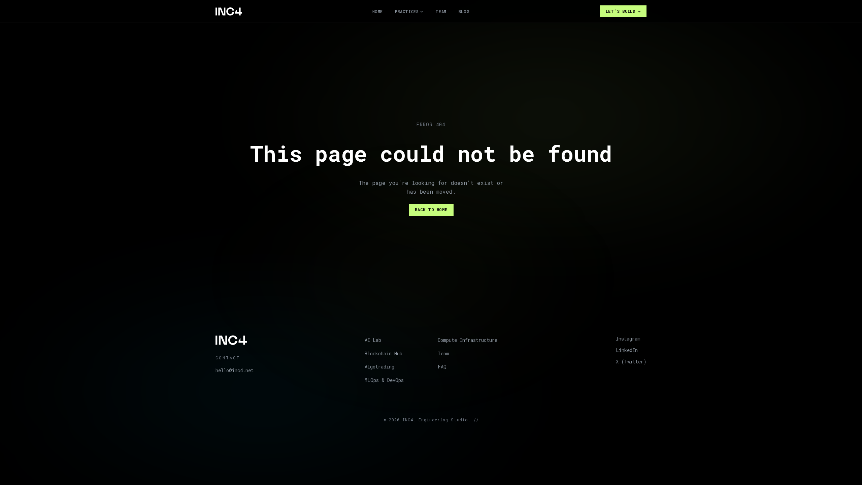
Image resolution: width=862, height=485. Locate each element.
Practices (407, 11)
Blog (464, 11)
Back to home (431, 209)
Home (377, 11)
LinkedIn (627, 350)
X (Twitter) (631, 361)
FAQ (442, 366)
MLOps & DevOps (384, 380)
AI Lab (373, 340)
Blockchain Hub (383, 353)
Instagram (628, 338)
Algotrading (379, 366)
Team (440, 11)
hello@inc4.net (235, 370)
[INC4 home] (229, 11)
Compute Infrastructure (467, 340)
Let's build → (623, 11)
